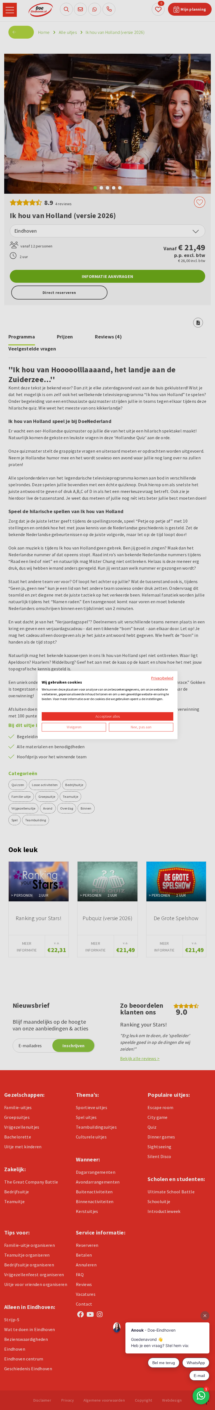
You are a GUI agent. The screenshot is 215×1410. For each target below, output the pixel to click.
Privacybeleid (162, 678)
